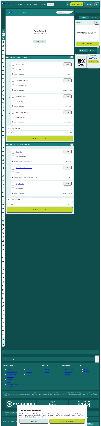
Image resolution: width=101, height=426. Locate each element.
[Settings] (96, 23)
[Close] (98, 50)
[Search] (72, 12)
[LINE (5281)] (7, 12)
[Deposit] (68, 4)
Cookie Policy (40, 417)
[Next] (12, 57)
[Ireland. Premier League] (15, 12)
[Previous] (7, 57)
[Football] (11, 12)
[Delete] (72, 57)
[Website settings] (96, 4)
